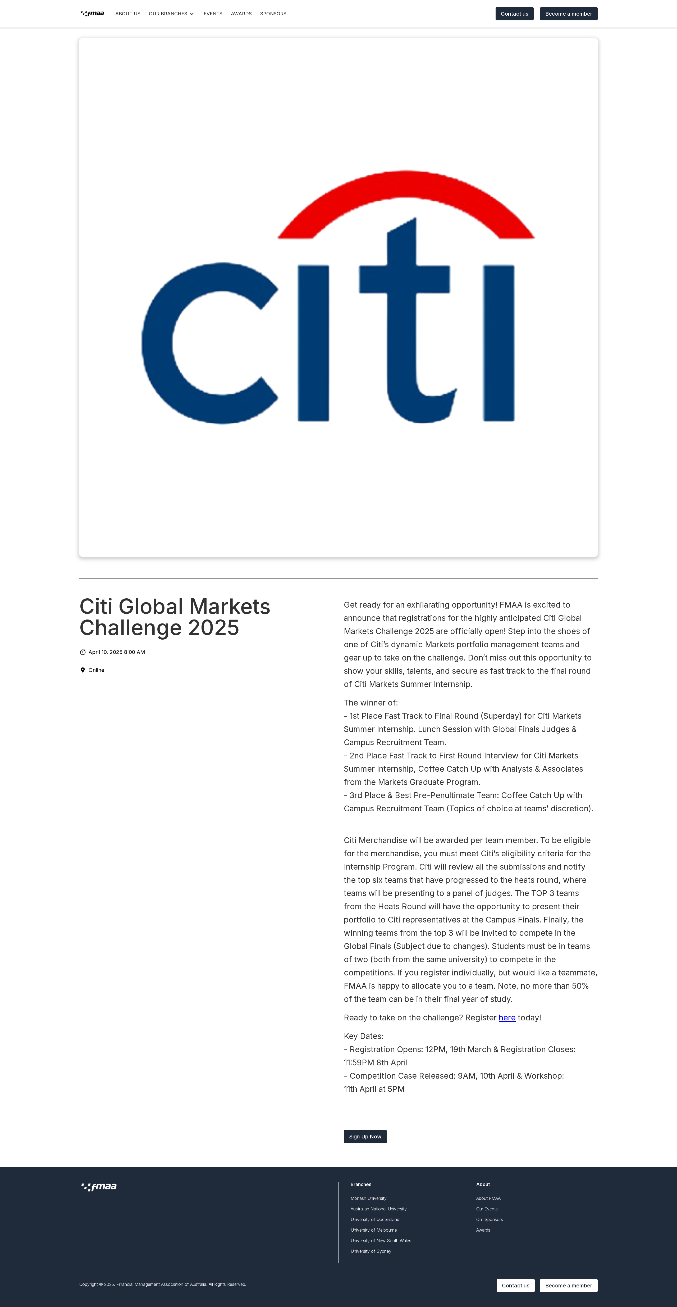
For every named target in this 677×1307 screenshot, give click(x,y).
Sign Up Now (365, 1136)
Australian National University (379, 1208)
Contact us (514, 14)
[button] (172, 13)
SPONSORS (273, 13)
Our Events (487, 1208)
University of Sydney (371, 1251)
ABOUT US (127, 13)
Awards (483, 1230)
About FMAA (488, 1198)
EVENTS (213, 13)
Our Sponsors (489, 1219)
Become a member (568, 14)
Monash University (369, 1198)
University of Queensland (375, 1219)
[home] (92, 14)
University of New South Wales (381, 1240)
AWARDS (241, 13)
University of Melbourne (374, 1230)
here (507, 1017)
